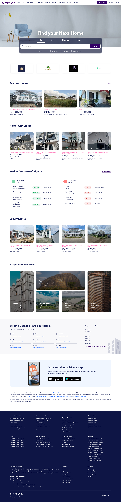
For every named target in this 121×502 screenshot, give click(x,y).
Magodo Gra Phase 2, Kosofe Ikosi (44, 446)
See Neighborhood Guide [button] (95, 346)
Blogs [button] (76, 2)
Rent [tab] (52, 40)
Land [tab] (79, 40)
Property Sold (91, 472)
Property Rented (92, 474)
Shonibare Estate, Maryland (43, 444)
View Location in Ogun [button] (38, 336)
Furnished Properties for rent (95, 440)
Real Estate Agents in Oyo (16, 442)
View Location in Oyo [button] (15, 347)
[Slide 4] (44, 148)
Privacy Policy (65, 474)
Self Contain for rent (41, 424)
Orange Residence (67, 420)
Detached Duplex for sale (16, 426)
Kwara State (88, 334)
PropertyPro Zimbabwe (67, 478)
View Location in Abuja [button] (15, 341)
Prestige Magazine (66, 444)
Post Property (102, 2)
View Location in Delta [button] (61, 347)
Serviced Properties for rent (95, 438)
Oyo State (87, 336)
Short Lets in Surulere (93, 428)
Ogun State (88, 331)
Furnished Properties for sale (95, 450)
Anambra (60, 333)
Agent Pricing (91, 469)
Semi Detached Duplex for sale (17, 428)
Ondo (36, 339)
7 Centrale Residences (67, 431)
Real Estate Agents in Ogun (17, 444)
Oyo (13, 345)
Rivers (36, 345)
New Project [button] (30, 2)
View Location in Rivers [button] (38, 347)
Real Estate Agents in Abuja (17, 440)
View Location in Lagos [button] (16, 336)
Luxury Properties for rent (94, 446)
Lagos (13, 333)
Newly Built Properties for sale (95, 452)
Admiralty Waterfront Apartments (70, 422)
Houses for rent (39, 430)
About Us (64, 469)
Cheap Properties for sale (94, 454)
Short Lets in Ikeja (92, 420)
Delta (59, 345)
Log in (117, 2)
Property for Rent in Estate (94, 460)
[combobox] (44, 51)
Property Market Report (68, 446)
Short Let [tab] (66, 40)
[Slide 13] (54, 148)
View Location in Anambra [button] (62, 336)
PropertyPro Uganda (67, 480)
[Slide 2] (16, 148)
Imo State (87, 338)
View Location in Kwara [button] (62, 341)
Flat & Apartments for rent (42, 420)
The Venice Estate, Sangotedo (69, 424)
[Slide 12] (29, 148)
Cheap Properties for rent (94, 444)
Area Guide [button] (62, 2)
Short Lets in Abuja (92, 418)
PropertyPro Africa (66, 482)
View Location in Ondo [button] (38, 341)
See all (109, 83)
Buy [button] (18, 2)
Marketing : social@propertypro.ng (21, 482)
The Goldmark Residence (68, 428)
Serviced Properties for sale (95, 448)
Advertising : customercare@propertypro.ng (24, 484)
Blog (63, 471)
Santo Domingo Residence (69, 426)
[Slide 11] (104, 148)
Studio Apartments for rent (42, 428)
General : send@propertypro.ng (21, 480)
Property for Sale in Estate (94, 458)
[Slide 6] (21, 148)
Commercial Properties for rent (43, 418)
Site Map (90, 476)
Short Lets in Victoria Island (94, 426)
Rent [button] (23, 2)
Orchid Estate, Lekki (41, 440)
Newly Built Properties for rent (95, 442)
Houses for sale (13, 422)
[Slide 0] (67, 148)
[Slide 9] (25, 148)
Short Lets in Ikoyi (92, 422)
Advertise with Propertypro (68, 438)
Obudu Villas (65, 429)
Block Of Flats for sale (15, 424)
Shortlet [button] (40, 2)
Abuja (13, 339)
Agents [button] (54, 2)
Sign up (110, 2)
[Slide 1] (15, 148)
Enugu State (88, 343)
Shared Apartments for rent (43, 426)
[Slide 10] (26, 148)
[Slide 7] (47, 148)
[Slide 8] (24, 148)
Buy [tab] (41, 40)
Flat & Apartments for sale (16, 420)
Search (95, 46)
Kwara (59, 339)
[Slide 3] (17, 148)
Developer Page (92, 471)
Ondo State (88, 329)
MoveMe (64, 442)
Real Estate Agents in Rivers (17, 446)
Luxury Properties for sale (94, 456)
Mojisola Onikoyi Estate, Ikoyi (43, 442)
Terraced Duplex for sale (16, 430)
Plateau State (88, 341)
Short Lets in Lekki (92, 424)
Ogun (36, 333)
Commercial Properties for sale (17, 418)
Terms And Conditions (67, 472)
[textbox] (44, 51)
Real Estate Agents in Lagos (17, 438)
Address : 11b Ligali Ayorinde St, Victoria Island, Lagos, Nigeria (28, 486)
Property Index (106, 171)
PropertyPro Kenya (66, 476)
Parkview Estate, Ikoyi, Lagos (43, 438)
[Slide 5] (20, 148)
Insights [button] (69, 2)
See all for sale (106, 219)
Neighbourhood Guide (68, 440)
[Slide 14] (55, 148)
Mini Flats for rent (40, 422)
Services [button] (47, 2)
